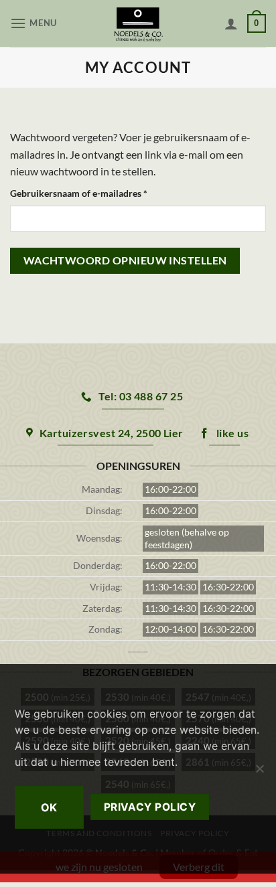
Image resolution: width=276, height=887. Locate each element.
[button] (35, 23)
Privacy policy (150, 807)
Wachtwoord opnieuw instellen (125, 260)
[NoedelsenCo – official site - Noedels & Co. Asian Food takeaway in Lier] (138, 23)
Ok (49, 807)
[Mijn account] (231, 23)
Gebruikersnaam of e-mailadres (93, 193)
